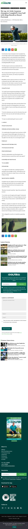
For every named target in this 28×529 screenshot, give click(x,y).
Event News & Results (11, 259)
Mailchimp (15, 290)
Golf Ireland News (15, 8)
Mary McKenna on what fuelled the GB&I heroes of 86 (16, 344)
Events (16, 259)
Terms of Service (7, 333)
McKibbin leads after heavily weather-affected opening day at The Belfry (17, 263)
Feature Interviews (5, 8)
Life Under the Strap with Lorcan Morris (16, 348)
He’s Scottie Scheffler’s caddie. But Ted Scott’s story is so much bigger (16, 353)
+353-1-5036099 (4, 464)
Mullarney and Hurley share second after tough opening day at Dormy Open (16, 251)
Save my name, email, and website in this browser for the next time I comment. (14, 321)
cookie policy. (20, 524)
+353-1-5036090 (6, 462)
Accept (14, 527)
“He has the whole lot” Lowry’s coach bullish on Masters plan (17, 358)
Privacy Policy (9, 290)
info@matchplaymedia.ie (9, 465)
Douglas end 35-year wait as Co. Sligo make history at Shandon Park (17, 245)
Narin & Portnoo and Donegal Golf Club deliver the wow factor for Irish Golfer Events (17, 257)
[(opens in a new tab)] (14, 429)
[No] (26, 525)
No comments (4, 21)
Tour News (14, 253)
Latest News (22, 8)
